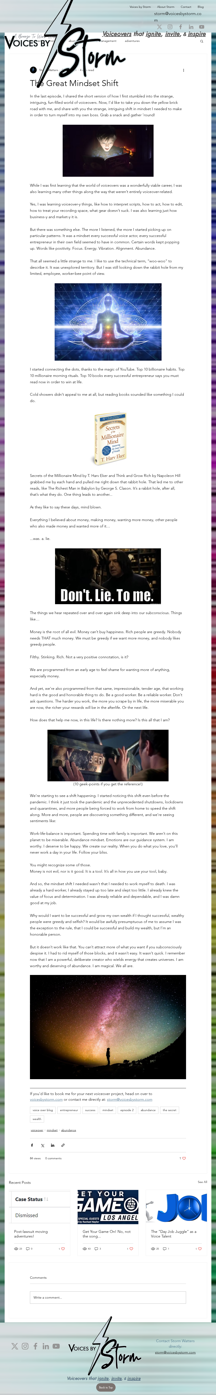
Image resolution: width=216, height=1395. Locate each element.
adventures (132, 41)
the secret (169, 1110)
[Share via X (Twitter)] (42, 1145)
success (90, 1110)
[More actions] (183, 70)
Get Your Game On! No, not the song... (107, 1234)
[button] (202, 41)
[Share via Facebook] (32, 1145)
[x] (159, 27)
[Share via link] (63, 1145)
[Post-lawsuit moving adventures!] (39, 1207)
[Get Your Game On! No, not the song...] (108, 1207)
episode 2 (127, 1110)
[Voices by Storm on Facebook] (180, 27)
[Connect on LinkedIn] (191, 27)
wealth (37, 1119)
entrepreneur (69, 1110)
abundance (148, 1110)
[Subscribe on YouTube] (201, 27)
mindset (108, 1110)
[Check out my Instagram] (170, 27)
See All (202, 1182)
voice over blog (43, 1110)
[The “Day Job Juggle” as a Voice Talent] (176, 1207)
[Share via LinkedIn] (53, 1145)
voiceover (37, 1130)
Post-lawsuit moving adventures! (31, 1234)
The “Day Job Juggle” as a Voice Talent (173, 1234)
